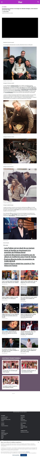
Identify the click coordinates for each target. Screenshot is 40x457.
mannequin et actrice (28, 89)
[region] (20, 449)
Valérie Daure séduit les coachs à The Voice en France (19, 265)
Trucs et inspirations (4, 425)
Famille (22, 428)
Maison (2, 435)
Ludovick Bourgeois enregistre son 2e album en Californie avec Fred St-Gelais (20, 256)
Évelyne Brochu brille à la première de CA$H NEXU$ (19, 260)
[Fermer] (38, 442)
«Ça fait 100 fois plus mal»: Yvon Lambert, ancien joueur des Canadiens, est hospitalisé (28, 333)
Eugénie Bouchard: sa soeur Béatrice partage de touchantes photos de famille (10, 316)
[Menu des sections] (2, 2)
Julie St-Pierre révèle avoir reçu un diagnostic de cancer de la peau (29, 282)
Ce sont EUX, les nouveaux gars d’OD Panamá (10, 371)
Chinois (22, 418)
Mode (2, 438)
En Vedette (4, 6)
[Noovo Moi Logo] (20, 2)
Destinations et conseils (25, 431)
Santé (22, 424)
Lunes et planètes (24, 420)
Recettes (2, 424)
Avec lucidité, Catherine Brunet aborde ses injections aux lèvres (9, 332)
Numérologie (23, 419)
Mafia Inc (13, 215)
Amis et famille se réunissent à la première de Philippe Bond (17, 251)
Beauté (2, 436)
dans (10, 215)
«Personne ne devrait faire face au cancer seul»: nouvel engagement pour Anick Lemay (28, 350)
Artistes (2, 420)
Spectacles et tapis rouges (5, 419)
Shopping (3, 431)
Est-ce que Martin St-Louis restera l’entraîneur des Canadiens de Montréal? (29, 298)
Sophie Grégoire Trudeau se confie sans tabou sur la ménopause (10, 298)
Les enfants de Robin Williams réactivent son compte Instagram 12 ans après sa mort (10, 350)
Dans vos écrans (4, 418)
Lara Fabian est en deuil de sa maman (19, 248)
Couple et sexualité (24, 426)
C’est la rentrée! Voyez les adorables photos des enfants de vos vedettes (10, 282)
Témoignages (23, 425)
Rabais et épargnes (4, 433)
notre (9, 92)
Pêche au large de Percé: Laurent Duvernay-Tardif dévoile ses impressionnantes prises (28, 316)
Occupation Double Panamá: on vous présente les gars (10, 387)
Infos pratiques (3, 434)
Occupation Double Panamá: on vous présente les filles (28, 371)
